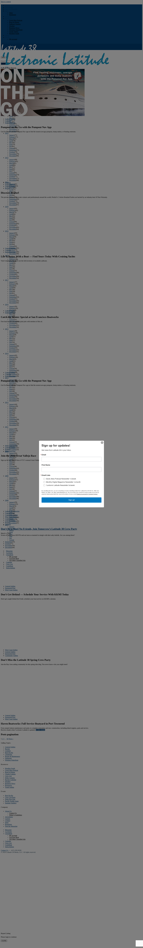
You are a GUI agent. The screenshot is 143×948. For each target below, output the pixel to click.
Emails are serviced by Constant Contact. (87, 494)
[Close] (102, 442)
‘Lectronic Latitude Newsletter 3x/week (60, 485)
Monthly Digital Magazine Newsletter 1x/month (63, 482)
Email (44, 455)
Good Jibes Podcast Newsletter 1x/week (61, 479)
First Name (46, 465)
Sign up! (71, 500)
